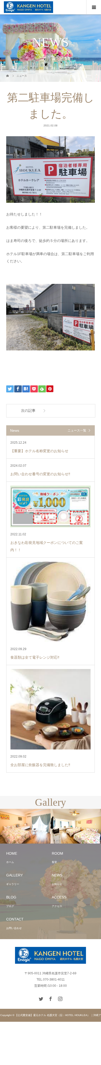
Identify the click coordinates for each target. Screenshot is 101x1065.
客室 (54, 862)
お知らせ (57, 884)
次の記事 (28, 411)
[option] (68, 826)
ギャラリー (12, 884)
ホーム (10, 862)
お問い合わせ (14, 928)
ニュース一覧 (77, 430)
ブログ (10, 906)
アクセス (57, 906)
